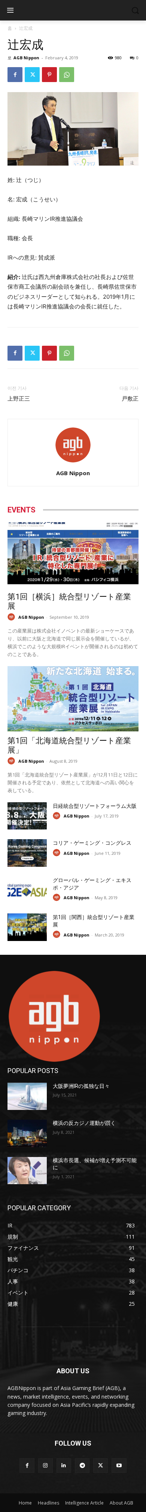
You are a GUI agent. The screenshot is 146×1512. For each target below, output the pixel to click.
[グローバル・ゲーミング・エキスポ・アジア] (27, 890)
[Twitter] (32, 74)
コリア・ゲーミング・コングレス (92, 843)
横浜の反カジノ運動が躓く (84, 1123)
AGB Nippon (26, 57)
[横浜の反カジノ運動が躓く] (27, 1133)
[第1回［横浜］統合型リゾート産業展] (73, 554)
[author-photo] (73, 462)
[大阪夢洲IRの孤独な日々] (27, 1096)
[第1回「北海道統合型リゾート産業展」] (73, 698)
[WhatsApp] (66, 74)
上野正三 (18, 398)
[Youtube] (119, 1465)
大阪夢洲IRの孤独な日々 (81, 1086)
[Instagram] (45, 1465)
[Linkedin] (64, 1465)
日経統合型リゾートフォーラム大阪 (95, 806)
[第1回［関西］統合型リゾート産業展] (27, 927)
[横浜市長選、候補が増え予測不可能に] (27, 1171)
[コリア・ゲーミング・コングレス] (27, 853)
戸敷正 (130, 398)
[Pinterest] (49, 74)
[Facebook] (14, 74)
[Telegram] (82, 1465)
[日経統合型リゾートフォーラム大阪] (27, 816)
